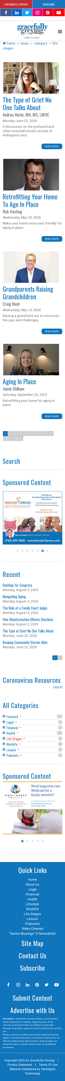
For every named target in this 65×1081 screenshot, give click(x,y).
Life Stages (32, 914)
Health (33, 899)
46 (60, 727)
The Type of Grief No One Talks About (31, 78)
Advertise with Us (32, 1010)
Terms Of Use (48, 1064)
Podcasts (32, 924)
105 (60, 716)
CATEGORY (40, 43)
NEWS (25, 43)
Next (7, 438)
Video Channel (33, 929)
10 (50, 433)
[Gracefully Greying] (32, 31)
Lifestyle (32, 904)
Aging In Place (31, 359)
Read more (52, 146)
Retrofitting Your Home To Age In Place (31, 174)
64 (60, 738)
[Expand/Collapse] (20, 716)
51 (60, 722)
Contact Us (32, 955)
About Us (32, 884)
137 (60, 733)
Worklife (32, 909)
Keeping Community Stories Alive (25, 642)
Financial (32, 894)
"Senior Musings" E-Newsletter (32, 933)
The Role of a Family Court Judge (25, 608)
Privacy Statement (19, 1064)
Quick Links (32, 870)
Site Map (32, 943)
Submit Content (32, 997)
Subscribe (32, 968)
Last (17, 438)
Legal (33, 889)
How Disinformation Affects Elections (28, 619)
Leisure (32, 919)
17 (60, 744)
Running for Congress (17, 585)
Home (11, 43)
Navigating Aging (14, 596)
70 (60, 749)
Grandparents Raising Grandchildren (31, 267)
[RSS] (4, 716)
